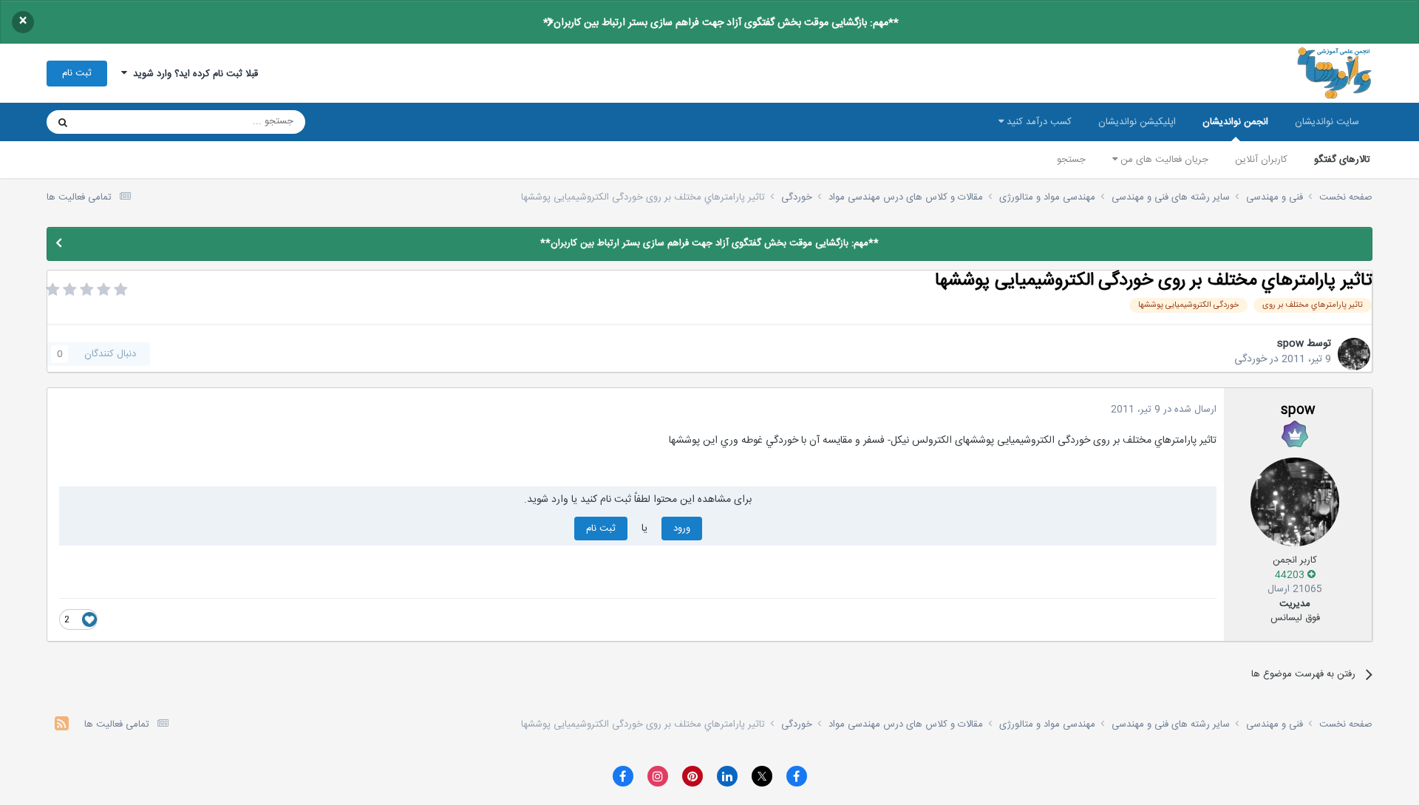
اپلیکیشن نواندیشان (1137, 122)
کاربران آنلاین (1261, 160)
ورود (681, 528)
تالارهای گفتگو (1342, 160)
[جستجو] (63, 122)
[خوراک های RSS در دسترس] (62, 725)
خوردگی (1250, 359)
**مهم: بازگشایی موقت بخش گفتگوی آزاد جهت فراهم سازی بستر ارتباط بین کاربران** (721, 23)
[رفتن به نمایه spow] (1354, 354)
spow (1290, 344)
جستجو (1071, 160)
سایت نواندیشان (1327, 122)
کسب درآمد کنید (1038, 122)
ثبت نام (77, 73)
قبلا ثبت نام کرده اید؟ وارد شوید (192, 74)
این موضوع (119, 122)
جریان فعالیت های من (1162, 160)
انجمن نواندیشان (1235, 122)
